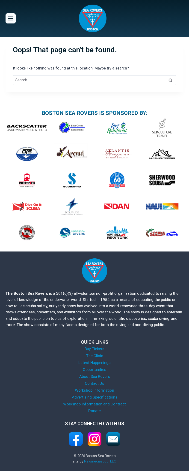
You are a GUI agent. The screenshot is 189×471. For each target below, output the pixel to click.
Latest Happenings (94, 362)
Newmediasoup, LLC (100, 461)
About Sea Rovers (94, 376)
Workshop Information (94, 390)
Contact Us (94, 383)
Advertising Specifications (94, 397)
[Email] (113, 439)
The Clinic (94, 355)
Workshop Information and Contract (94, 404)
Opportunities (94, 369)
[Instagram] (94, 439)
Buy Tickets (94, 349)
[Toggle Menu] (11, 18)
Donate (94, 410)
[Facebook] (76, 439)
